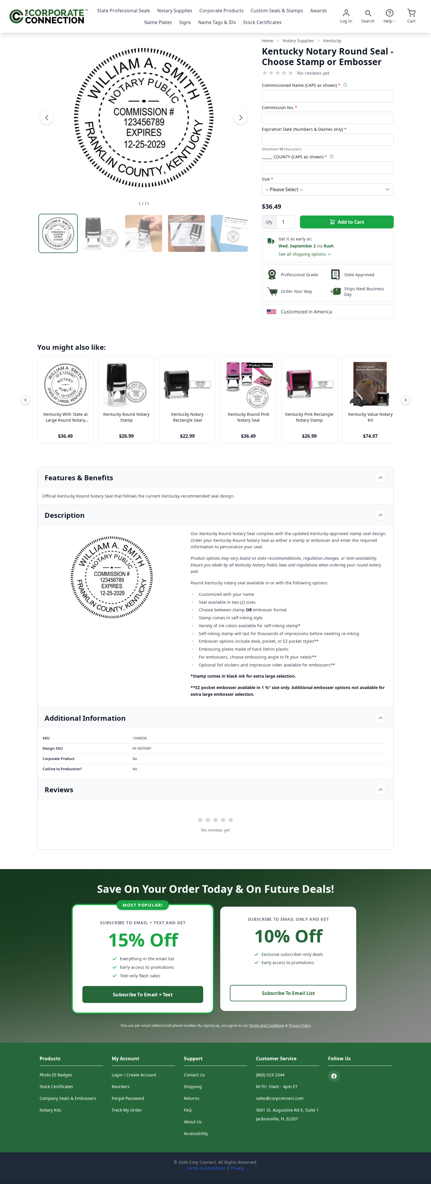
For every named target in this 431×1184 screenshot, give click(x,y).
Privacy (237, 1168)
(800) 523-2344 (270, 1075)
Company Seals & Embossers (68, 1098)
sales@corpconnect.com (279, 1098)
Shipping (193, 1086)
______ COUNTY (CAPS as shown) (294, 157)
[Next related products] (405, 400)
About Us (193, 1121)
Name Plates (158, 22)
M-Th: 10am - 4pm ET (277, 1086)
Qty (269, 222)
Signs (185, 22)
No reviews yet (313, 73)
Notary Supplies (174, 10)
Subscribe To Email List (288, 993)
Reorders (121, 1086)
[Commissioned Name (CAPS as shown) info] (345, 85)
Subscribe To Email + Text (143, 994)
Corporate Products (221, 10)
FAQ (188, 1110)
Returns (191, 1098)
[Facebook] (334, 1076)
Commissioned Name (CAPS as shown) (301, 85)
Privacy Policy (300, 1025)
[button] (46, 117)
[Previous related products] (25, 400)
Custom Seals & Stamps (277, 10)
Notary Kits (50, 1110)
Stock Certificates (262, 22)
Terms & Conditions (206, 1168)
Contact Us (194, 1075)
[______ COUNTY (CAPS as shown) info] (331, 156)
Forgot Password (128, 1098)
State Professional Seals (123, 10)
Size (267, 179)
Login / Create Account (134, 1075)
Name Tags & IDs (217, 22)
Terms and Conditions (266, 1025)
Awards (318, 10)
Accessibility (196, 1133)
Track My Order (127, 1110)
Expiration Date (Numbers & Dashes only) (304, 129)
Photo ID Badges (56, 1075)
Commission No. (279, 107)
